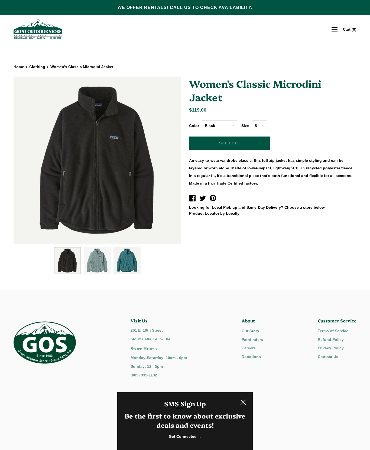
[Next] (167, 160)
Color (194, 125)
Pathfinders (252, 339)
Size (245, 125)
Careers (249, 348)
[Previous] (27, 160)
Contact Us (328, 356)
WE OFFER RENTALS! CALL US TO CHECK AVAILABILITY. (185, 7)
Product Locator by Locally (214, 213)
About (248, 321)
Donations (251, 356)
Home (19, 67)
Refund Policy (331, 339)
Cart (349, 29)
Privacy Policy (331, 348)
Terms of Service (333, 331)
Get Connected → (185, 436)
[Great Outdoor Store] (192, 199)
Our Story (250, 331)
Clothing (37, 67)
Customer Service (337, 321)
